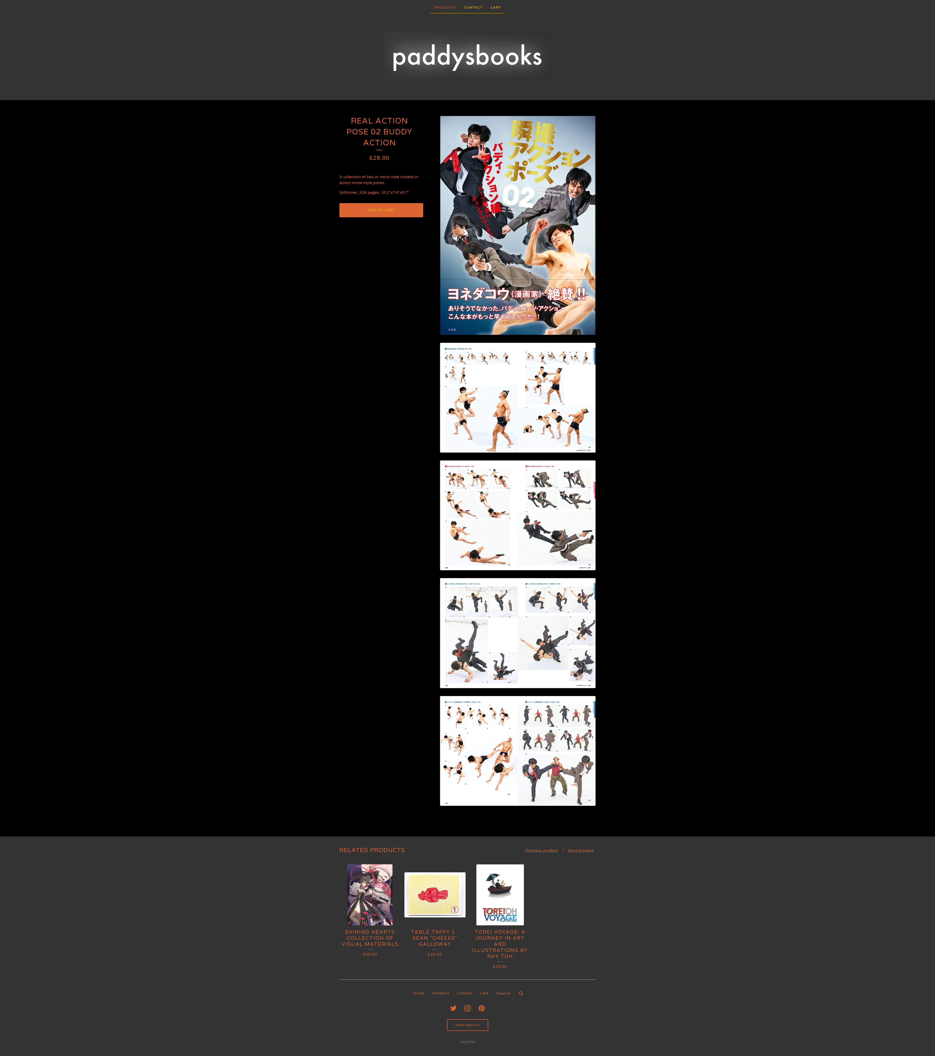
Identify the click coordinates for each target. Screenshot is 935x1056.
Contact (473, 7)
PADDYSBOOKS (467, 1025)
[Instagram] (467, 1008)
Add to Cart (381, 210)
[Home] (467, 56)
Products (445, 7)
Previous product (541, 850)
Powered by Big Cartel (467, 1041)
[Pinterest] (482, 1008)
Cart (495, 7)
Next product (581, 850)
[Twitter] (453, 1008)
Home (419, 993)
